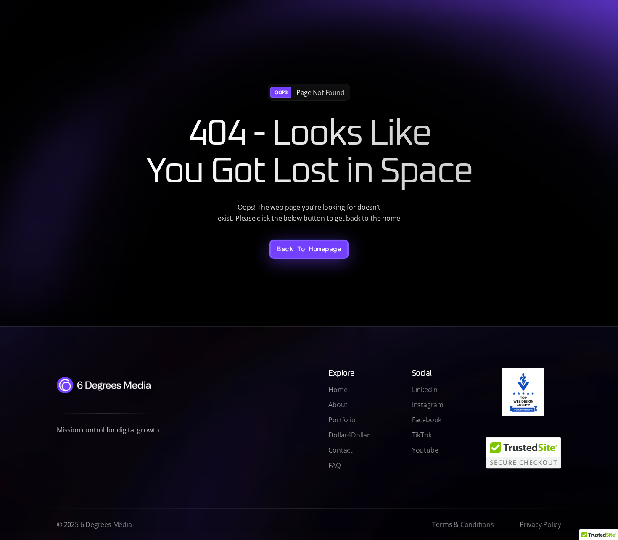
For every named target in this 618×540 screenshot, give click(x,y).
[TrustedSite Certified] (523, 453)
